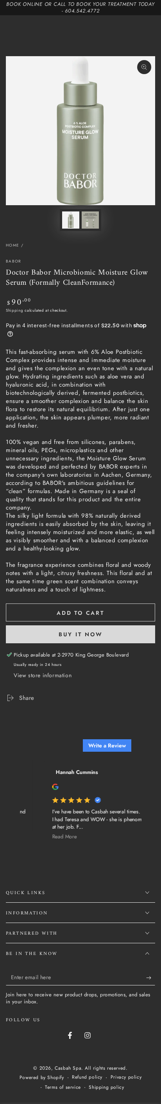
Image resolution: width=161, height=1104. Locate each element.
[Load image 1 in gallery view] (70, 220)
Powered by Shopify (42, 1077)
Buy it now (81, 634)
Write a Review (107, 745)
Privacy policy (126, 1077)
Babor (13, 261)
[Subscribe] (150, 977)
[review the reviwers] (52, 788)
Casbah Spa (68, 1068)
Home (12, 245)
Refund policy (87, 1077)
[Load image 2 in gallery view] (90, 220)
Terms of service (63, 1087)
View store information (43, 675)
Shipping (14, 310)
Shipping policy (106, 1087)
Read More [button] (61, 837)
